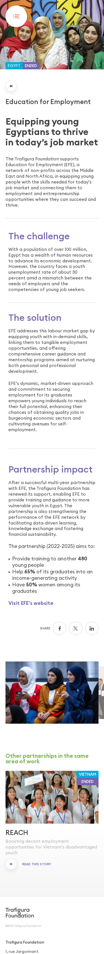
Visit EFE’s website (30, 603)
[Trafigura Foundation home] (19, 912)
